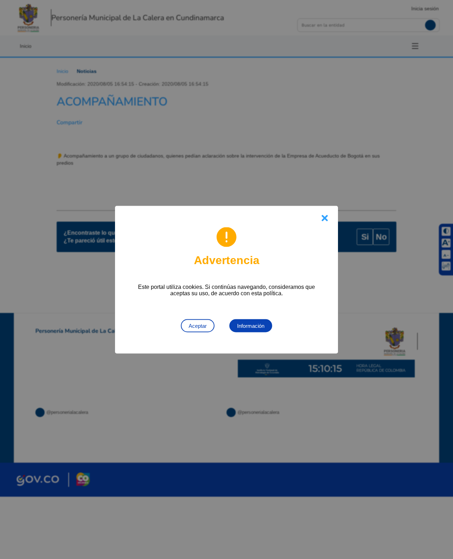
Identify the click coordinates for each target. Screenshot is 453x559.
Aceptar (198, 326)
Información (250, 326)
